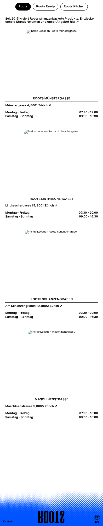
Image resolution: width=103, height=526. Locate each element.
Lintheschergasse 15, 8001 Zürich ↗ (31, 205)
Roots (22, 6)
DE (97, 517)
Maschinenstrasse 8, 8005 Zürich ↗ (31, 406)
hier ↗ (74, 21)
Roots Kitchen (74, 6)
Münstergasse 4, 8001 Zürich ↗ (28, 105)
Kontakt (8, 521)
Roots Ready (45, 6)
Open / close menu (51, 517)
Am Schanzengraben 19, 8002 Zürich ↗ (33, 306)
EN (97, 521)
